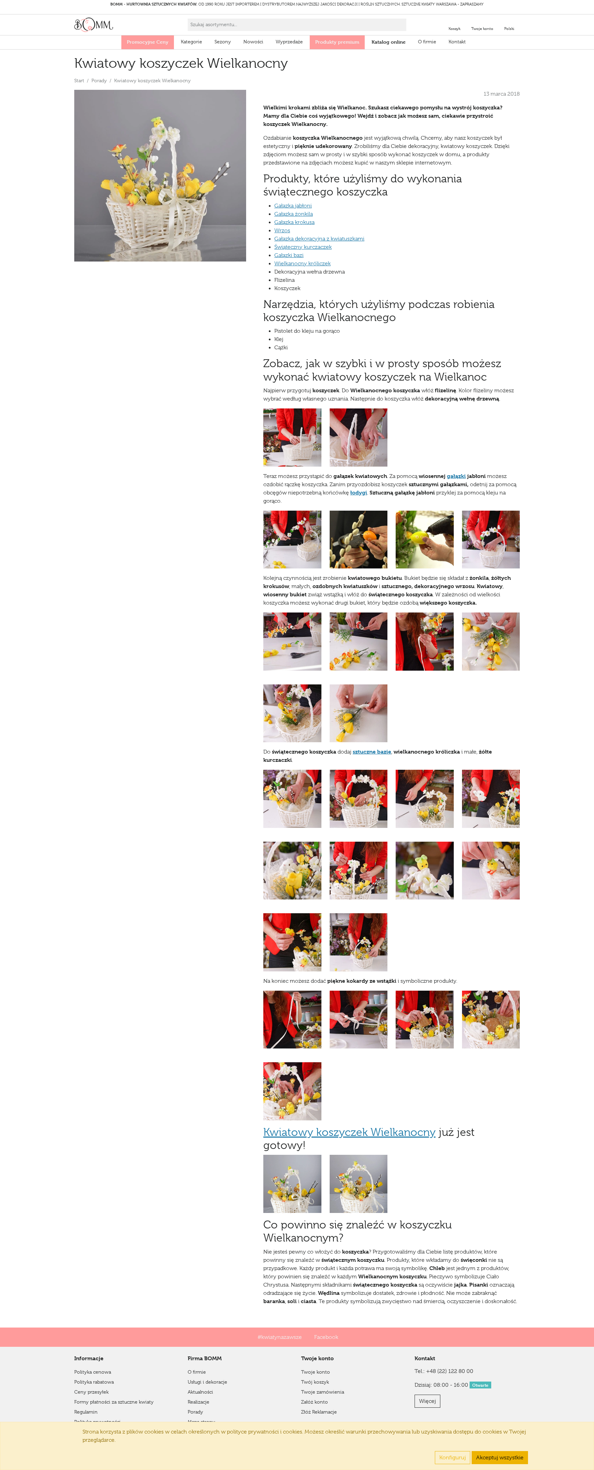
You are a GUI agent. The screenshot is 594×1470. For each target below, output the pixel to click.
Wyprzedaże (289, 41)
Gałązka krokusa (294, 222)
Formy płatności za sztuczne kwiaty (114, 1402)
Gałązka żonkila (293, 214)
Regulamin (86, 1412)
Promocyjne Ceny (147, 42)
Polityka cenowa (92, 1372)
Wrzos (282, 230)
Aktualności (200, 1392)
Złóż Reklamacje (319, 1412)
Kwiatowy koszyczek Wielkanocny (349, 1132)
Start (79, 80)
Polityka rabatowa (94, 1382)
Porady (99, 80)
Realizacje (198, 1402)
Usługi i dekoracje (207, 1382)
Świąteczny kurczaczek (303, 247)
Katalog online (389, 42)
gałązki (456, 476)
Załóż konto (314, 1402)
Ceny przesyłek (91, 1392)
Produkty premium (337, 42)
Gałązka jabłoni (293, 206)
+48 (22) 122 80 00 (449, 1371)
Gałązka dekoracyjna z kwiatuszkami (319, 239)
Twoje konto (315, 1372)
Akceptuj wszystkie (500, 1458)
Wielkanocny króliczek (302, 263)
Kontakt (457, 41)
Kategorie (191, 41)
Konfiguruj (452, 1458)
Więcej (427, 1401)
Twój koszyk (315, 1382)
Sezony (222, 41)
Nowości (253, 41)
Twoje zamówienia (322, 1392)
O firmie (427, 41)
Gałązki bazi (289, 255)
